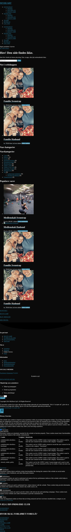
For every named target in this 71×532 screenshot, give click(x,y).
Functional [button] (3, 468)
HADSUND (7, 13)
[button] (5, 526)
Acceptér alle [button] (16, 408)
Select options (26, 105)
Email (2, 396)
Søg (19, 60)
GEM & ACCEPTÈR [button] (6, 500)
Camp (5, 155)
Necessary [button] (3, 428)
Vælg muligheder (23, 221)
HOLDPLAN (11, 10)
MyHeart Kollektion (13, 175)
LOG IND (7, 23)
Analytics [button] (3, 481)
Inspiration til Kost (9, 160)
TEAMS (6, 20)
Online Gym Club (9, 167)
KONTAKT (3, 310)
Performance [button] (3, 474)
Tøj (5, 172)
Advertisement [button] (4, 488)
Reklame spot (8, 170)
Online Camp (8, 165)
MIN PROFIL (4, 320)
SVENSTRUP (8, 7)
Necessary (5, 430)
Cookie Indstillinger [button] (6, 408)
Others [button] (2, 495)
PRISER (9, 8)
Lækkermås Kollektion (14, 174)
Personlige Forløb (9, 169)
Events (6, 159)
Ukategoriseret (8, 177)
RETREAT (7, 22)
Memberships (8, 164)
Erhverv (6, 157)
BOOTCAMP (11, 12)
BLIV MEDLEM (5, 317)
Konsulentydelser (9, 162)
